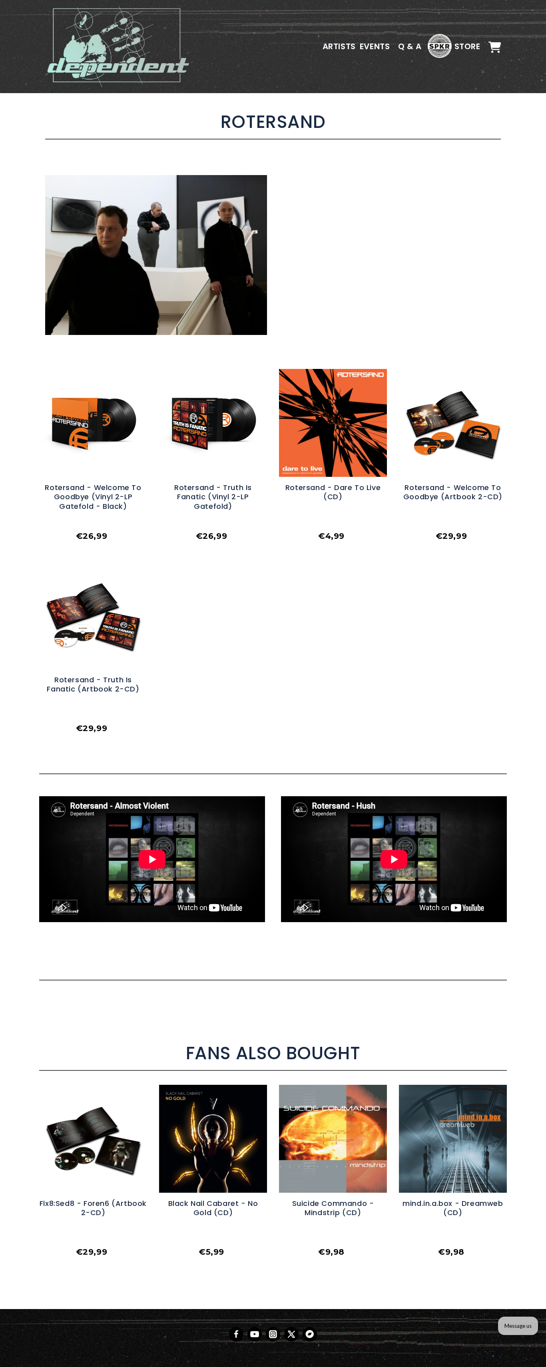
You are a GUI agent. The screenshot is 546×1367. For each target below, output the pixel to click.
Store (467, 46)
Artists (339, 46)
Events (375, 46)
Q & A (410, 46)
